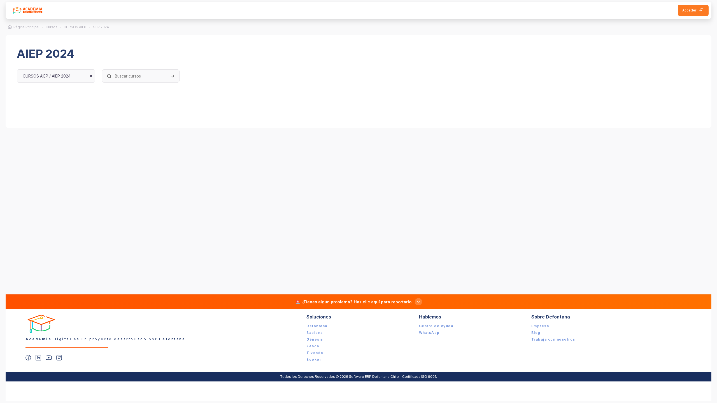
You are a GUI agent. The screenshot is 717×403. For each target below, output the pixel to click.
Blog (536, 333)
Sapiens (314, 333)
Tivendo (314, 353)
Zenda (312, 346)
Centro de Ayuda (436, 326)
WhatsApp (429, 333)
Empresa (540, 326)
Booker (313, 359)
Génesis (314, 339)
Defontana (316, 326)
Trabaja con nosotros (553, 339)
